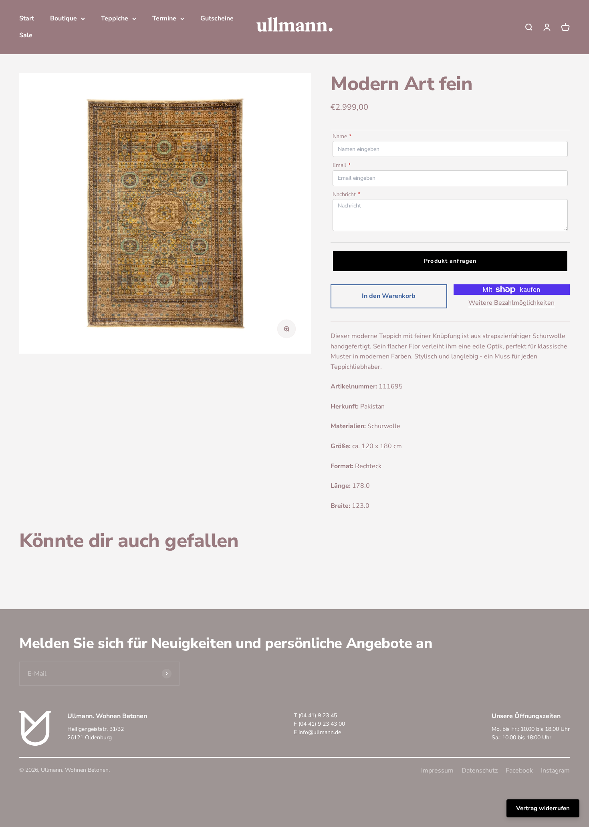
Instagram (555, 770)
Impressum (437, 770)
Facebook (519, 770)
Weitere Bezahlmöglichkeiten (511, 302)
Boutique (63, 18)
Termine (164, 18)
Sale (25, 35)
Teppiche (114, 18)
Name (342, 136)
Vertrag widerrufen (543, 808)
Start (26, 18)
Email (342, 165)
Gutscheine (217, 18)
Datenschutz (480, 770)
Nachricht (346, 194)
